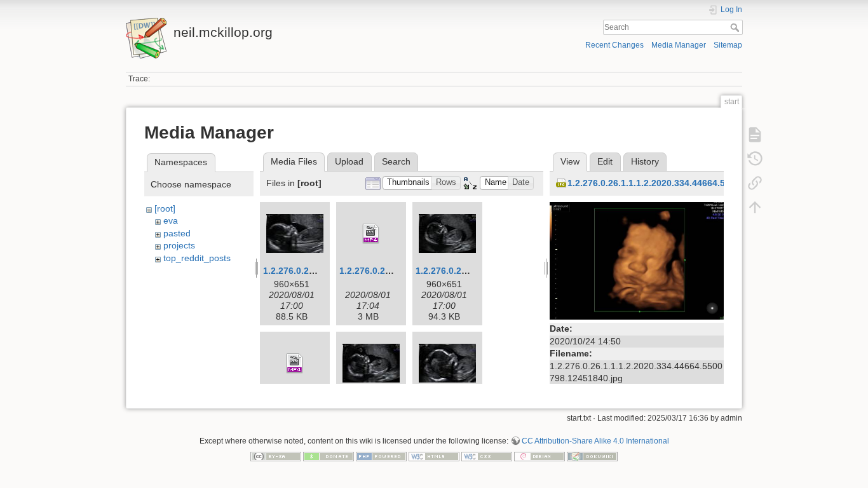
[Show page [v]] (755, 135)
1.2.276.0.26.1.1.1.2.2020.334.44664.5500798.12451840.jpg (691, 183)
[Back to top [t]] (755, 207)
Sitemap (728, 45)
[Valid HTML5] (434, 456)
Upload (349, 161)
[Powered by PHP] (381, 456)
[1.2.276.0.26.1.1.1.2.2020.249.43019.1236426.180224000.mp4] (295, 363)
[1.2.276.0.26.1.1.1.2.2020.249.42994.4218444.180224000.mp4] (371, 233)
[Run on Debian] (539, 456)
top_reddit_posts (197, 258)
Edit (605, 161)
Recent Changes (614, 45)
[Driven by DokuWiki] (592, 456)
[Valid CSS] (486, 456)
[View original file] (637, 260)
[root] (164, 208)
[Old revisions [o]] (755, 159)
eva (170, 220)
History (645, 161)
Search (736, 27)
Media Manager (678, 45)
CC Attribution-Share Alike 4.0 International (595, 441)
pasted (177, 233)
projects (179, 245)
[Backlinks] (755, 183)
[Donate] (328, 456)
